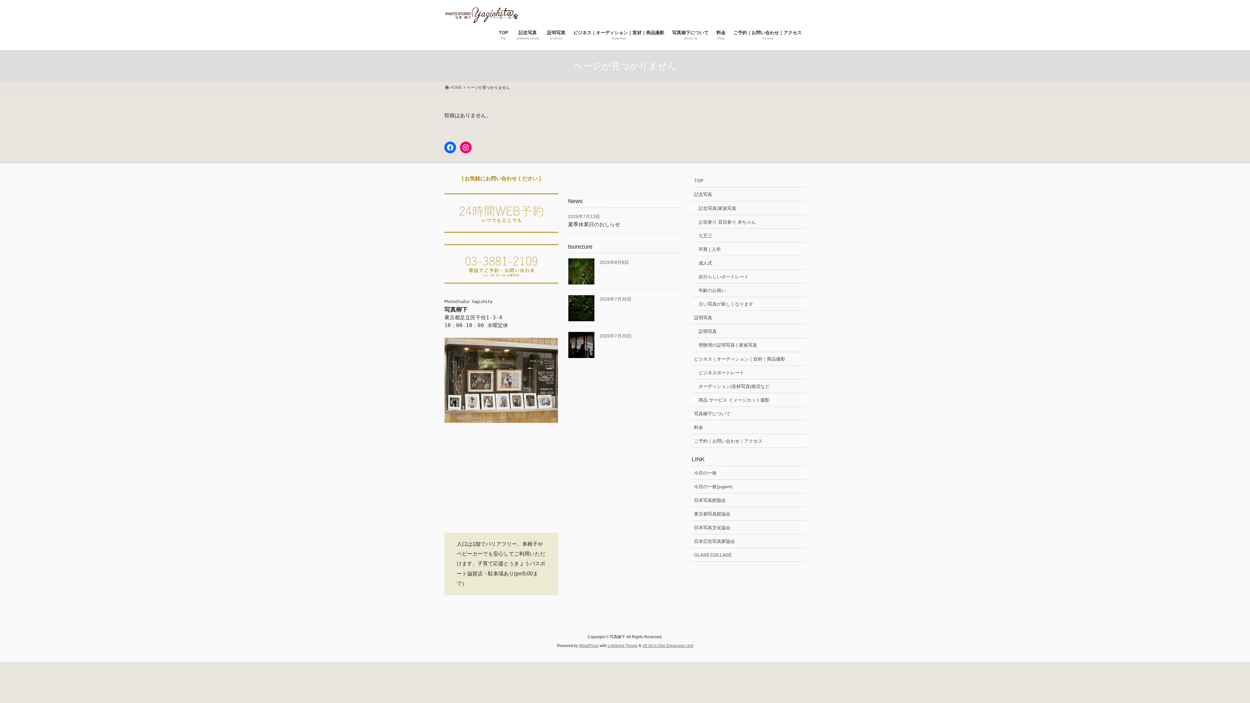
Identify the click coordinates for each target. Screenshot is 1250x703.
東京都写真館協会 (712, 514)
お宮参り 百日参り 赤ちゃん (727, 222)
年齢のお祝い (712, 290)
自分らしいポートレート (724, 276)
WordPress (589, 645)
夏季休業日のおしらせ (594, 224)
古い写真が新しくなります (726, 304)
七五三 (705, 235)
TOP (698, 180)
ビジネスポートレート (721, 372)
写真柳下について (712, 413)
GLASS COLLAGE (713, 555)
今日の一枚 (705, 473)
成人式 (705, 263)
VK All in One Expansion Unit (667, 645)
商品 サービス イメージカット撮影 (734, 400)
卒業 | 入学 (710, 249)
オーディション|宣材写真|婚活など (734, 386)
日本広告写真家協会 (714, 541)
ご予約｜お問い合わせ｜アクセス (728, 441)
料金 (698, 427)
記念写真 (703, 194)
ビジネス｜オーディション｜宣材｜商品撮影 (739, 359)
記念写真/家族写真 (717, 208)
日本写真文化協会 (712, 527)
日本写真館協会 (710, 500)
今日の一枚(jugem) (713, 486)
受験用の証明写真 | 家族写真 (728, 345)
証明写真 (703, 317)
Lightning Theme (623, 645)
